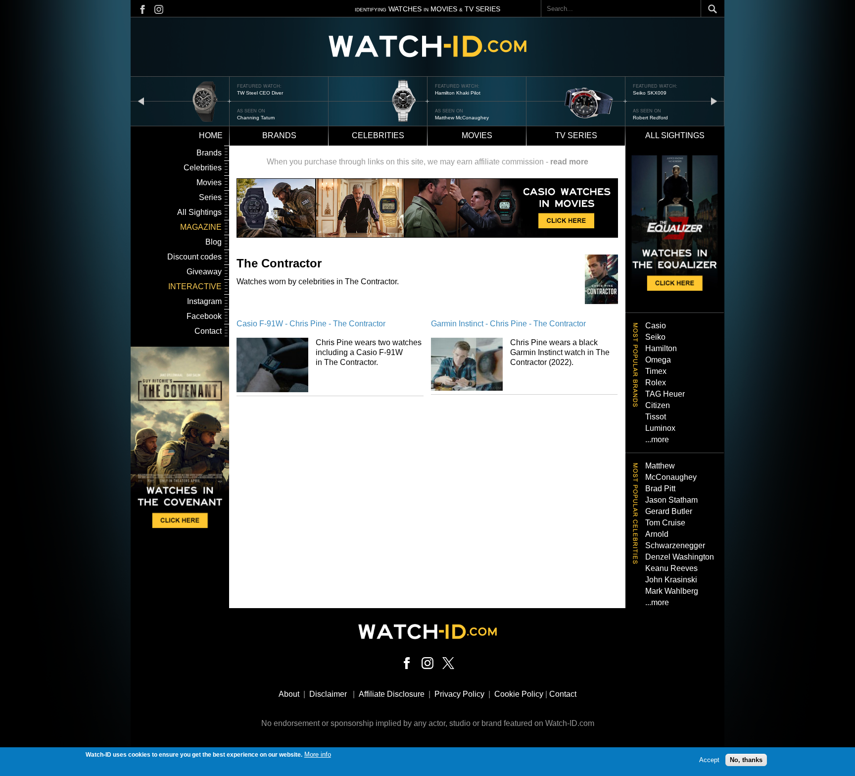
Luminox (660, 428)
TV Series (576, 135)
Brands (279, 135)
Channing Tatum (256, 117)
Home (211, 135)
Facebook (204, 316)
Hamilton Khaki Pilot (457, 93)
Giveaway (204, 271)
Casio (655, 325)
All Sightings (199, 212)
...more (657, 439)
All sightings (675, 135)
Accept (709, 760)
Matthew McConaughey (462, 117)
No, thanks (746, 760)
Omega (658, 360)
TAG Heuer (665, 394)
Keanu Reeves (671, 568)
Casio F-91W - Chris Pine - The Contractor (311, 323)
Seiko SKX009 (649, 93)
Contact (208, 331)
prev (141, 101)
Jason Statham (671, 500)
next (714, 101)
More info (317, 754)
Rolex (655, 382)
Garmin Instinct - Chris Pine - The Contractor (508, 323)
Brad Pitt (660, 488)
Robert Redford (650, 117)
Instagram (204, 301)
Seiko (655, 337)
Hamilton (661, 348)
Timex (655, 371)
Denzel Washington (679, 557)
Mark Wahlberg (671, 591)
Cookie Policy (518, 694)
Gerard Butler (668, 511)
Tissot (655, 417)
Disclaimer (328, 694)
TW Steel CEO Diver (260, 93)
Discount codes (194, 257)
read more (569, 161)
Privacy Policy (459, 694)
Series (210, 197)
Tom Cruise (665, 522)
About (289, 694)
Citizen (657, 405)
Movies (477, 135)
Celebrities (378, 135)
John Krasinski (671, 579)
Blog (213, 242)
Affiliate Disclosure (392, 694)
